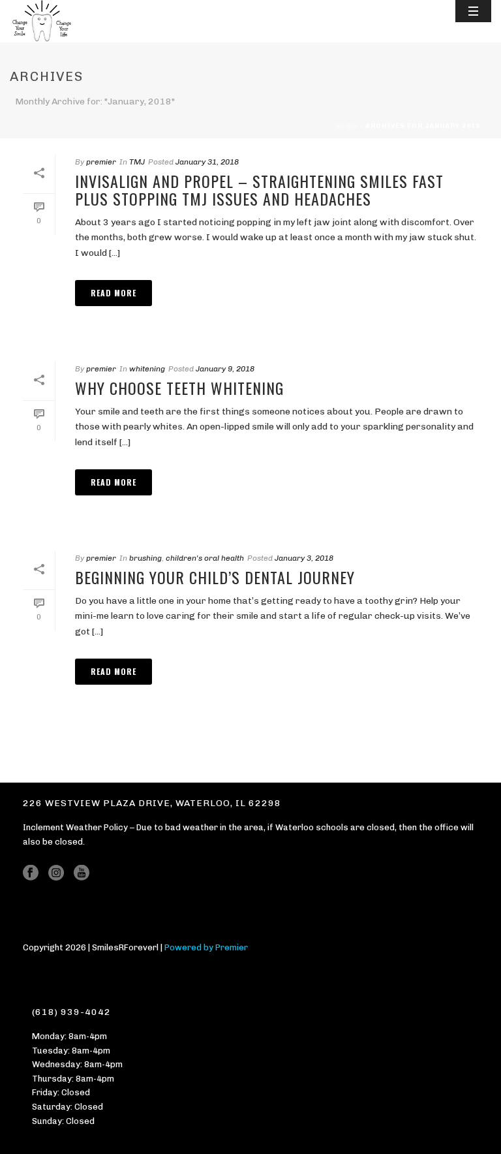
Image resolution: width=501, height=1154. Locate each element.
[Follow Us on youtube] (81, 873)
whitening (147, 368)
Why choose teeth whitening (179, 387)
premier (101, 161)
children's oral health (205, 558)
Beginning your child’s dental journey (215, 577)
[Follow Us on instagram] (56, 873)
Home (346, 126)
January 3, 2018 (304, 558)
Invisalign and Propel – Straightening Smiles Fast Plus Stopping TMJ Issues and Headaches (259, 189)
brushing (145, 558)
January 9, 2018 (225, 368)
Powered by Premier (206, 947)
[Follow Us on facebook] (30, 873)
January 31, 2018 (207, 161)
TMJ (137, 161)
